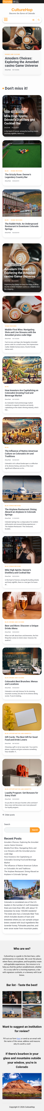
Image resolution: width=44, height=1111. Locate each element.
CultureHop (22, 9)
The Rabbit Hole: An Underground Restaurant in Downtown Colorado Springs (21, 226)
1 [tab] (34, 29)
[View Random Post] (33, 20)
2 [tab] (36, 28)
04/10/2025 (15, 77)
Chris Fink (8, 69)
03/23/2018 (15, 232)
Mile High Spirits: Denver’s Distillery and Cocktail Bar (19, 119)
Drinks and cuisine (12, 54)
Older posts (10, 815)
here (18, 1038)
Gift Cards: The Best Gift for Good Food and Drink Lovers (21, 738)
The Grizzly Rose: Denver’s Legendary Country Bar (18, 175)
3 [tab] (38, 28)
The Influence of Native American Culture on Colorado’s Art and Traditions (21, 453)
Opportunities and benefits (20, 733)
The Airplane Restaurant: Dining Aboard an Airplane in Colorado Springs (21, 512)
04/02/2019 (15, 181)
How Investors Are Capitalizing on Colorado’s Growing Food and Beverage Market (21, 393)
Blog (7, 112)
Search (7, 824)
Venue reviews (17, 112)
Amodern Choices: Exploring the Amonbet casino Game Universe (22, 61)
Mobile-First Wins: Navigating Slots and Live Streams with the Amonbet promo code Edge (20, 332)
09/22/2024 (15, 127)
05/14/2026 (15, 69)
